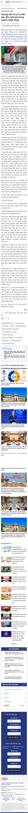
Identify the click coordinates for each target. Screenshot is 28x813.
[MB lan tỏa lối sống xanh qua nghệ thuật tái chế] (6, 617)
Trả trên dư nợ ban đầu (18, 747)
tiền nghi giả (5, 340)
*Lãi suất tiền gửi (14, 724)
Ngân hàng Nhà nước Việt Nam (10, 329)
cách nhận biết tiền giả (8, 343)
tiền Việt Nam (19, 337)
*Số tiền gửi (14, 718)
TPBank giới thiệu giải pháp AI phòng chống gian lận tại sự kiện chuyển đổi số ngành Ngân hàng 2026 (18, 636)
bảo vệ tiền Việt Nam (7, 337)
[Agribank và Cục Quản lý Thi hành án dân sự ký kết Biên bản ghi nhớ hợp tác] (6, 579)
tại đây (11, 306)
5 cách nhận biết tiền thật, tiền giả (14, 314)
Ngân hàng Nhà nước (7, 323)
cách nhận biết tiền (15, 340)
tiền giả (12, 326)
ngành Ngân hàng (20, 326)
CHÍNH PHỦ (13, 799)
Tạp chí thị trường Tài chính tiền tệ (21, 799)
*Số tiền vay (14, 751)
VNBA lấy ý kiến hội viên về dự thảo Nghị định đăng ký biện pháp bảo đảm (14, 665)
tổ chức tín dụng (19, 323)
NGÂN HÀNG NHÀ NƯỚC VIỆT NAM (6, 799)
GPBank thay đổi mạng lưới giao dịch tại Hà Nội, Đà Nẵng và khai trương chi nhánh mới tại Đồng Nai (19, 598)
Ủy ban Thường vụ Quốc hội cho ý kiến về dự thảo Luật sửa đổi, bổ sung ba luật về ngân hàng (14, 448)
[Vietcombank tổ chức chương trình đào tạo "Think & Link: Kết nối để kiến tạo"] (6, 569)
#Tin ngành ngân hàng (16, 365)
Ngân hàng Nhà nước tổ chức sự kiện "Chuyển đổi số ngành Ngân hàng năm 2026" (13, 426)
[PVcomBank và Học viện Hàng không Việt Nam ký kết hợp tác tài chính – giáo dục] (6, 624)
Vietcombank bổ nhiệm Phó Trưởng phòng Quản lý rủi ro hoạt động (14, 672)
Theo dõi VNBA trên (7, 25)
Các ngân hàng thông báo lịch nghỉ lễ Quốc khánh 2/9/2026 (13, 677)
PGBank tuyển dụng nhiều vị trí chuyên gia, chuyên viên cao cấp (14, 653)
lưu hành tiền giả (6, 332)
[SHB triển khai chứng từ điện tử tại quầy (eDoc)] (6, 589)
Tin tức (15, 332)
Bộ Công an (5, 326)
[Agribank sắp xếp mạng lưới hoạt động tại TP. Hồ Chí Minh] (6, 609)
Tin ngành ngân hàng (7, 11)
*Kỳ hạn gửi (14, 730)
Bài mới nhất (5, 543)
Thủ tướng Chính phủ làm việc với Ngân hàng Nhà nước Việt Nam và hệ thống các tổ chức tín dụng (14, 513)
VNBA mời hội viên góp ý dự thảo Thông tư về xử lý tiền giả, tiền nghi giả (14, 357)
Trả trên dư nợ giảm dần (8, 747)
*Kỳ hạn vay (14, 763)
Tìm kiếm (6, 705)
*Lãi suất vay (14, 757)
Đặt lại (22, 705)
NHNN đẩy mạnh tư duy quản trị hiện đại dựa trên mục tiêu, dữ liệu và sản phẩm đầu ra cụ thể (13, 405)
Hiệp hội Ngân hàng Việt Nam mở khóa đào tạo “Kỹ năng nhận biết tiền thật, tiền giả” (14, 352)
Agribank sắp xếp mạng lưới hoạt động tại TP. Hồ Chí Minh (19, 608)
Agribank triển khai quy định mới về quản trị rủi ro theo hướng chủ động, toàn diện (14, 659)
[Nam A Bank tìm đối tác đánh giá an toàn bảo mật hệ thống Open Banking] (6, 559)
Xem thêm (14, 644)
